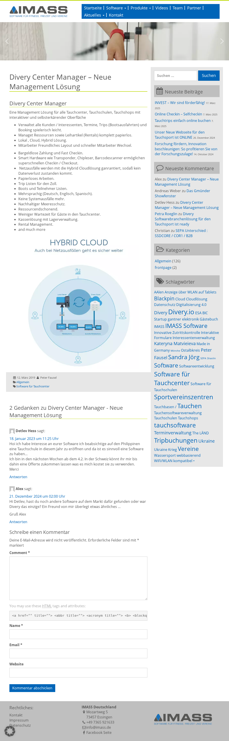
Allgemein (22, 382)
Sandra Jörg (183, 357)
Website (16, 664)
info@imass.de (98, 727)
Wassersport (165, 455)
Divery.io (181, 311)
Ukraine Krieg (165, 449)
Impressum (19, 720)
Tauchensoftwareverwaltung (178, 412)
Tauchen (189, 405)
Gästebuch (209, 319)
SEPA (203, 358)
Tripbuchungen (175, 440)
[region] (114, 41)
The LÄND (200, 433)
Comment (19, 552)
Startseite (93, 8)
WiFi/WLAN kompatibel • (174, 460)
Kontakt (116, 15)
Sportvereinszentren (183, 397)
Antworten (18, 476)
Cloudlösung (196, 299)
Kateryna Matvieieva (175, 343)
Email (15, 644)
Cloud (180, 299)
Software (115, 8)
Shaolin (211, 358)
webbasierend (189, 455)
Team (178, 8)
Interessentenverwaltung (194, 337)
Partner (194, 8)
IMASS (159, 326)
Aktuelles (93, 15)
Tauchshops (188, 418)
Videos (161, 8)
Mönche (175, 350)
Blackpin (164, 298)
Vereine (188, 449)
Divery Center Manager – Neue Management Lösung (187, 182)
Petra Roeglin (166, 213)
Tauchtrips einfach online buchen (183, 120)
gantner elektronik (183, 319)
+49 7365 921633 (100, 722)
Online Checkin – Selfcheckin (178, 114)
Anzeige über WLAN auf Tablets (190, 292)
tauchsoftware (175, 425)
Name (16, 625)
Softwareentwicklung (196, 366)
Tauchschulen (165, 418)
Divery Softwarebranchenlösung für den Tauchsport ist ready (183, 219)
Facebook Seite (99, 732)
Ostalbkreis (190, 350)
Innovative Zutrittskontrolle (177, 332)
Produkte (140, 8)
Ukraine (206, 441)
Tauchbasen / (165, 406)
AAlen (159, 292)
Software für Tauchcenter (32, 386)
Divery (160, 313)
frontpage (163, 267)
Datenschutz (164, 304)
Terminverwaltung (172, 433)
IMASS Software (186, 326)
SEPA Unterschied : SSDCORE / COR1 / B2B (181, 233)
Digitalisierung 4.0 (191, 304)
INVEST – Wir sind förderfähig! (180, 102)
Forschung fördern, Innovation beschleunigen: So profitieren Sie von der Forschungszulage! (186, 149)
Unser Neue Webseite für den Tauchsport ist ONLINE (180, 135)
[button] (7, 41)
